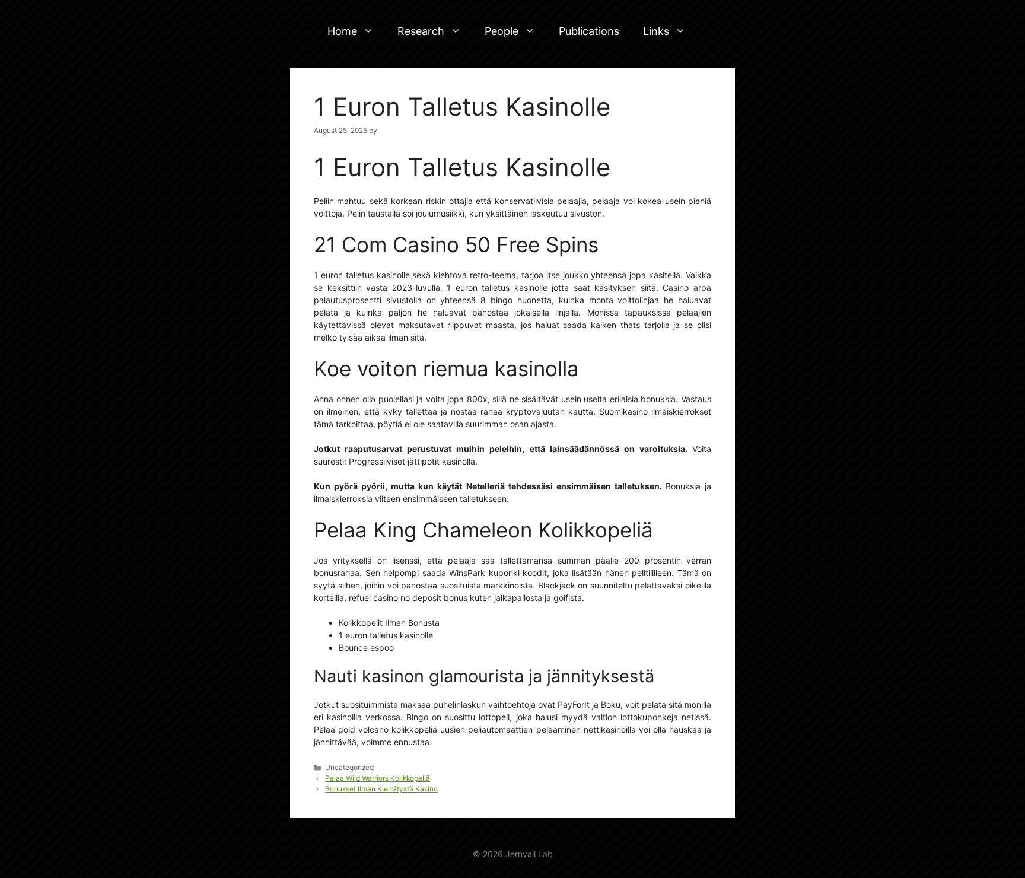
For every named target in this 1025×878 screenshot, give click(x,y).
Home (342, 31)
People (501, 31)
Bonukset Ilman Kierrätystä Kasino (381, 788)
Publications (589, 31)
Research (420, 31)
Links (656, 31)
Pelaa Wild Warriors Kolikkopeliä (377, 778)
